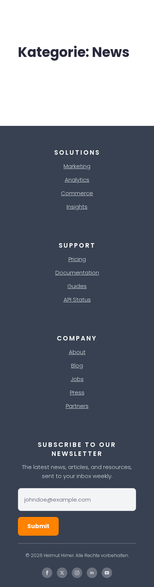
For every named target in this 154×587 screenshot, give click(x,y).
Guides (77, 286)
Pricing (77, 259)
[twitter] (62, 573)
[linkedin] (92, 573)
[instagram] (77, 573)
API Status (77, 299)
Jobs (77, 379)
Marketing (77, 166)
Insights (77, 207)
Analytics (77, 180)
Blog (77, 365)
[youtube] (107, 573)
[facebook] (47, 573)
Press (77, 392)
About (77, 352)
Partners (77, 406)
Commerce (77, 193)
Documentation (77, 272)
